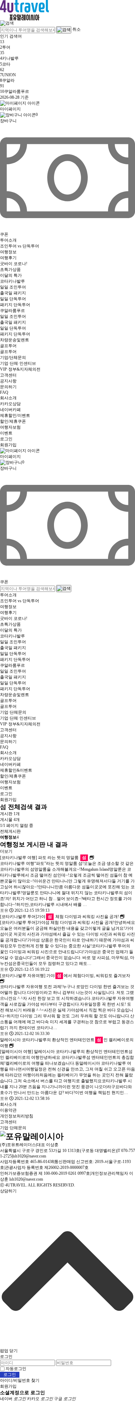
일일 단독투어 (13, 298)
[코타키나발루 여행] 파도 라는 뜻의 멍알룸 (43, 857)
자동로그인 (16, 1368)
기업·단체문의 (13, 712)
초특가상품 (10, 269)
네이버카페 (10, 409)
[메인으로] (24, 9)
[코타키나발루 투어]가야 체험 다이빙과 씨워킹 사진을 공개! (59, 916)
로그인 (6, 439)
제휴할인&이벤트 (16, 770)
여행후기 (8, 257)
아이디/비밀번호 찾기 (19, 1380)
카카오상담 (10, 403)
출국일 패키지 (13, 293)
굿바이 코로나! (13, 263)
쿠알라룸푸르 (12, 310)
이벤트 (6, 433)
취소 (76, 29)
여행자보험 (10, 427)
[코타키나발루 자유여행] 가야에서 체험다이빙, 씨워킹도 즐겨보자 (65, 975)
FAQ (4, 392)
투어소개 (8, 240)
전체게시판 (10, 831)
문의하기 (8, 386)
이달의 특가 (11, 275)
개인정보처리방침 (16, 1116)
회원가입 (8, 444)
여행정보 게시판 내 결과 (34, 844)
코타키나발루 (12, 281)
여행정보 (8, 252)
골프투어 (8, 345)
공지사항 (8, 381)
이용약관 (8, 1110)
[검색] (7, 22)
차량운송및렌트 (14, 340)
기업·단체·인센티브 (18, 363)
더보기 (6, 851)
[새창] (92, 857)
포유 (4, 910)
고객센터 (8, 375)
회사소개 (8, 397)
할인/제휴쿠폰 (13, 421)
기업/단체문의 (13, 357)
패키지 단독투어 (15, 304)
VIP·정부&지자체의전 (20, 369)
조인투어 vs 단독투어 (19, 246)
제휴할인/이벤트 (15, 415)
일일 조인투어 (13, 287)
